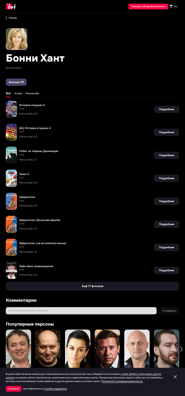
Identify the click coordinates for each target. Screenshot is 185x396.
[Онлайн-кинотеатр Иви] (12, 6)
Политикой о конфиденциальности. (122, 381)
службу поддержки (55, 388)
